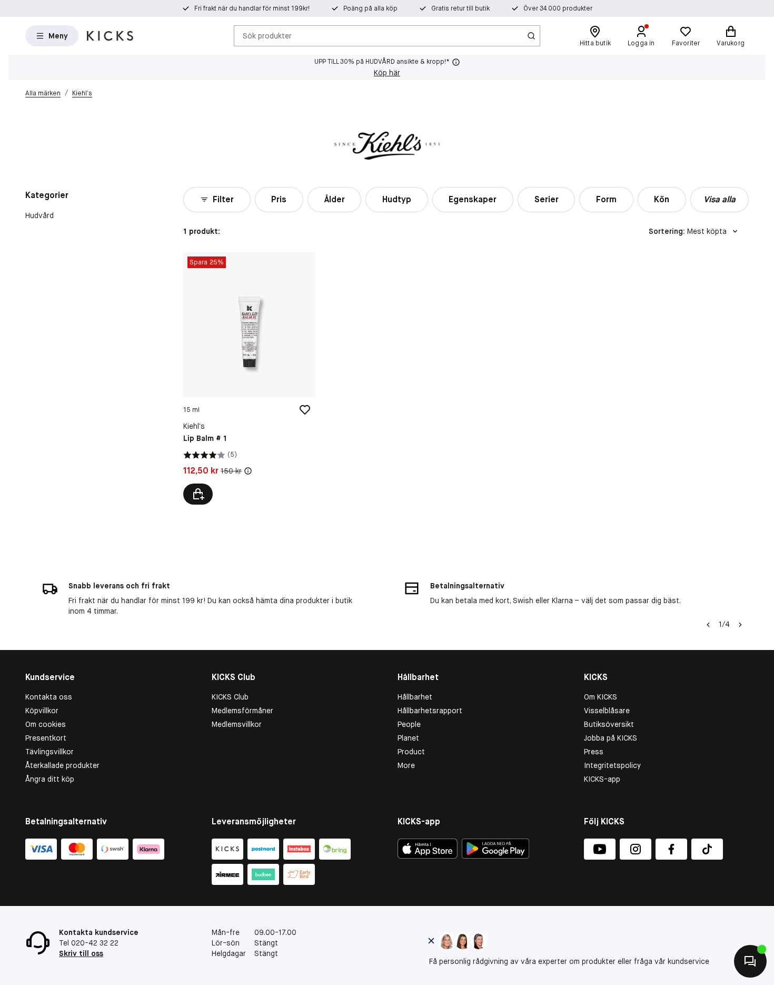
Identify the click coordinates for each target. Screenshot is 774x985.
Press (593, 751)
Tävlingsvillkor (49, 751)
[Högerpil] (740, 624)
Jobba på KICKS (610, 738)
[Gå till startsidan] (110, 35)
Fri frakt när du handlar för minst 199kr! (252, 8)
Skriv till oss (81, 953)
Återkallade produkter (62, 765)
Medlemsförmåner (242, 710)
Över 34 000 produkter (557, 8)
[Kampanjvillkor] (248, 471)
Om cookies (45, 724)
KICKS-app (602, 779)
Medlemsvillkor (237, 724)
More (406, 765)
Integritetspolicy (612, 765)
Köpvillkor (41, 710)
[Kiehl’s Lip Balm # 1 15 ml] (249, 378)
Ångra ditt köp (49, 779)
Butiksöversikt (609, 724)
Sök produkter (267, 35)
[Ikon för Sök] (531, 35)
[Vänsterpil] (708, 624)
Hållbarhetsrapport (430, 710)
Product (411, 751)
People (409, 724)
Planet (408, 738)
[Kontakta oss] (750, 961)
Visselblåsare (607, 710)
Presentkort (45, 738)
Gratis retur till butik (460, 8)
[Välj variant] (198, 494)
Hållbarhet (415, 697)
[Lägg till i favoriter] (304, 409)
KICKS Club (230, 697)
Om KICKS (600, 697)
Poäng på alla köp (370, 8)
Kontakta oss (48, 697)
